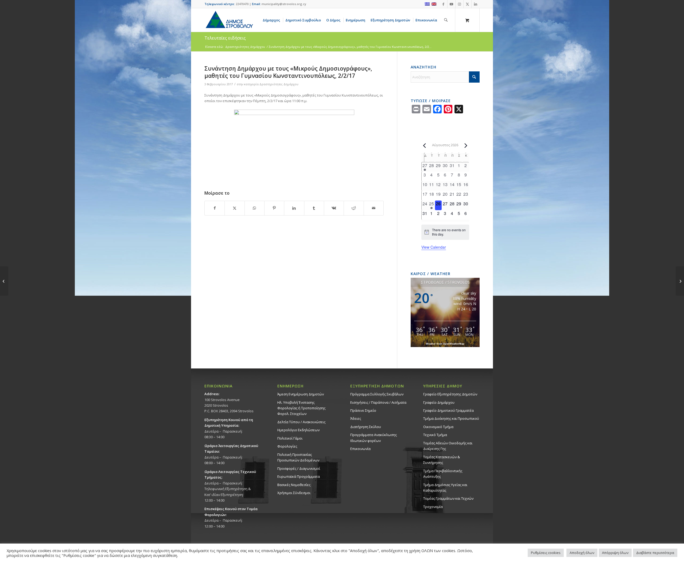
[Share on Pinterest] (274, 208)
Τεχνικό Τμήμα (435, 434)
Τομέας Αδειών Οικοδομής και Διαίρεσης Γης (447, 446)
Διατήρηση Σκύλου (365, 426)
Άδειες (355, 418)
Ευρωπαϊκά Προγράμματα (298, 476)
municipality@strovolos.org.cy (284, 4)
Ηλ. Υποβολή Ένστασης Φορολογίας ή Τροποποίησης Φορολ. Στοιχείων (301, 408)
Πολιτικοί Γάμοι (289, 438)
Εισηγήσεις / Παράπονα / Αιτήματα (378, 402)
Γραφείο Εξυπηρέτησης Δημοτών (450, 394)
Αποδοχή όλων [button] (582, 552)
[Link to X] (467, 4)
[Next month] (466, 145)
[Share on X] (234, 208)
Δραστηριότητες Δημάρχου (278, 84)
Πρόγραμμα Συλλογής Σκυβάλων (376, 394)
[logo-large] (229, 20)
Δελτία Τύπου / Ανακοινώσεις (301, 421)
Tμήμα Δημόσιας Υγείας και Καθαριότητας (445, 487)
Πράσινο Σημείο (363, 410)
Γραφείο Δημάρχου (438, 402)
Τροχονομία (433, 506)
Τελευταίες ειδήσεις (225, 38)
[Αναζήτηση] (446, 20)
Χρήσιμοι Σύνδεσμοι (293, 492)
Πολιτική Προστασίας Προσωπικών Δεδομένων (298, 457)
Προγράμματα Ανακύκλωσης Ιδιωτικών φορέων (373, 437)
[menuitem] (272, 20)
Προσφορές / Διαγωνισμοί (298, 468)
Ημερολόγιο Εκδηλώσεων (298, 430)
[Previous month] (424, 145)
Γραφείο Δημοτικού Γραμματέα (448, 410)
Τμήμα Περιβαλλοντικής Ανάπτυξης (442, 473)
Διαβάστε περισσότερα (655, 552)
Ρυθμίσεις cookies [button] (546, 552)
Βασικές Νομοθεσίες (293, 484)
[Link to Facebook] (443, 4)
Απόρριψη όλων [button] (615, 552)
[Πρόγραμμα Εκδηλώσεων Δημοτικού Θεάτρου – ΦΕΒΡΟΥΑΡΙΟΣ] (4, 281)
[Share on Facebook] (214, 208)
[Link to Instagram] (459, 4)
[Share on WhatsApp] (254, 208)
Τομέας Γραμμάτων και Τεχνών (448, 498)
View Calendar (433, 247)
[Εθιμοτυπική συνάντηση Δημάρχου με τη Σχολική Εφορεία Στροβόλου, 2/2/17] (680, 281)
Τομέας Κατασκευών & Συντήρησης (441, 460)
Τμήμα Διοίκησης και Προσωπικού (451, 418)
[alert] (445, 232)
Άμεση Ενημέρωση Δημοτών (300, 394)
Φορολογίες (287, 446)
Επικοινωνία (360, 448)
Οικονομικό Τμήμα (438, 426)
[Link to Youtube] (451, 4)
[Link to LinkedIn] (476, 4)
